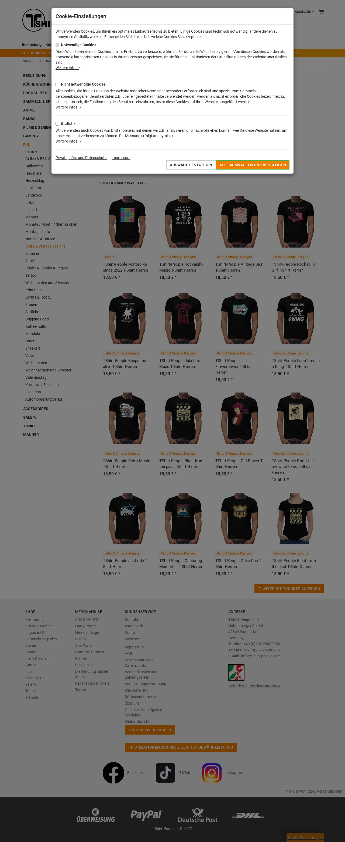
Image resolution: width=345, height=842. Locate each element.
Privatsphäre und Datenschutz (81, 157)
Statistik (68, 123)
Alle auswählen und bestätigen (252, 165)
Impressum (121, 157)
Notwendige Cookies (78, 45)
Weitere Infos (67, 68)
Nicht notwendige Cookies (83, 84)
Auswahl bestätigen (191, 165)
